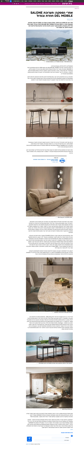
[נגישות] (1, 1)
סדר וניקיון (37, 3)
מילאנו (71, 429)
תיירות (35, 1)
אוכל (43, 1)
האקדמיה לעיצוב (54, 3)
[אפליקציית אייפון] (16, 3)
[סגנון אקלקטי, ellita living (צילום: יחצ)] (49, 388)
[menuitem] (65, 1)
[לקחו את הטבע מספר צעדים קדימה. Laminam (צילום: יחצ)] (49, 285)
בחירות (57, 1)
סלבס (49, 1)
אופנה (26, 1)
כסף (46, 1)
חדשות (66, 1)
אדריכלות (33, 3)
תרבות (53, 1)
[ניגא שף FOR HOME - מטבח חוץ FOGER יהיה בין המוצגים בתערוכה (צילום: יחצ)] (49, 46)
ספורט (62, 1)
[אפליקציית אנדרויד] (18, 3)
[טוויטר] (14, 3)
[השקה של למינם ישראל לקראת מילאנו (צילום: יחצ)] (49, 111)
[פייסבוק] (13, 3)
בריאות (39, 1)
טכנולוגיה (30, 1)
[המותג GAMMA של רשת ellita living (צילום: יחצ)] (49, 193)
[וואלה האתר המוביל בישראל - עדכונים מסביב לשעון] (70, 1)
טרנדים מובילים (47, 3)
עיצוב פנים (42, 3)
